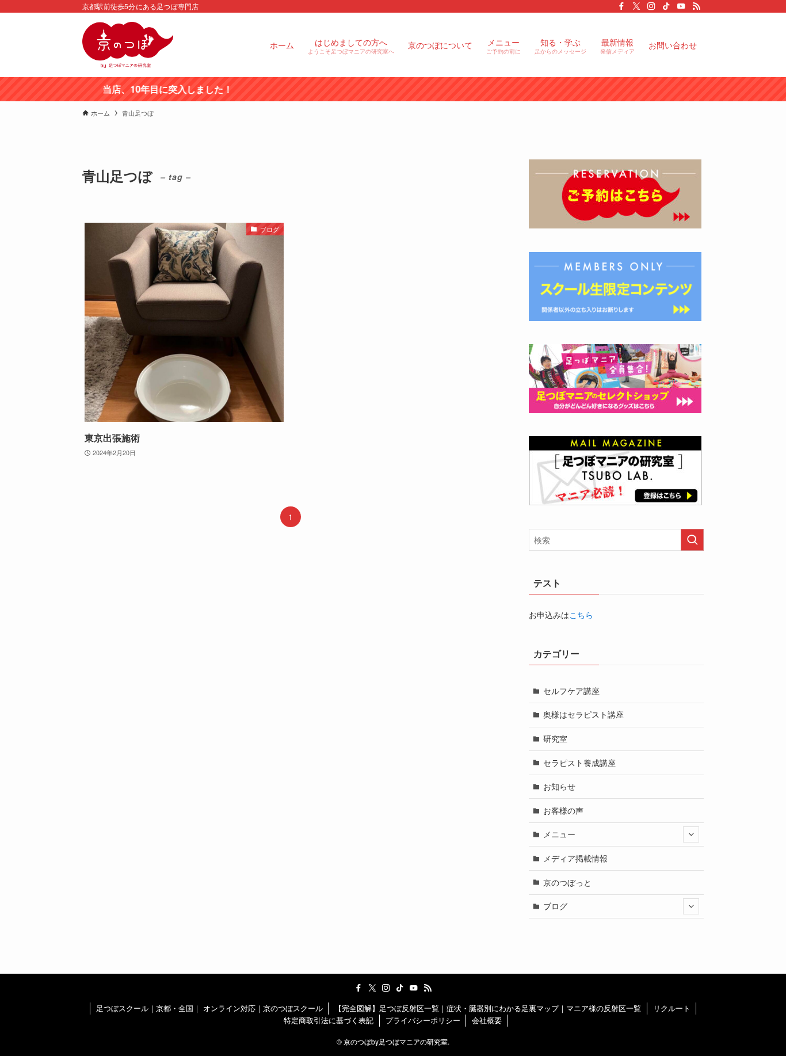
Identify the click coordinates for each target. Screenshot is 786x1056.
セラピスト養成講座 (579, 762)
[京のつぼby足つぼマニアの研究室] (127, 45)
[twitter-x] (636, 6)
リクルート (671, 1007)
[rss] (696, 6)
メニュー (559, 834)
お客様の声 (563, 810)
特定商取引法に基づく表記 (328, 1020)
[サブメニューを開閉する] (691, 834)
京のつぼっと (567, 882)
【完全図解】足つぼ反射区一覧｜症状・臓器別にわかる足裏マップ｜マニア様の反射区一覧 (487, 1007)
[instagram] (651, 6)
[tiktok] (666, 6)
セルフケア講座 (571, 690)
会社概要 (487, 1020)
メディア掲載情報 (575, 858)
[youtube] (681, 6)
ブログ (555, 906)
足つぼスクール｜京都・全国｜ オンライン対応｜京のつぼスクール (209, 1007)
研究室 (555, 738)
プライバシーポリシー (423, 1020)
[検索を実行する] (692, 540)
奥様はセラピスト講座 (583, 714)
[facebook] (621, 6)
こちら (581, 614)
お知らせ (559, 786)
